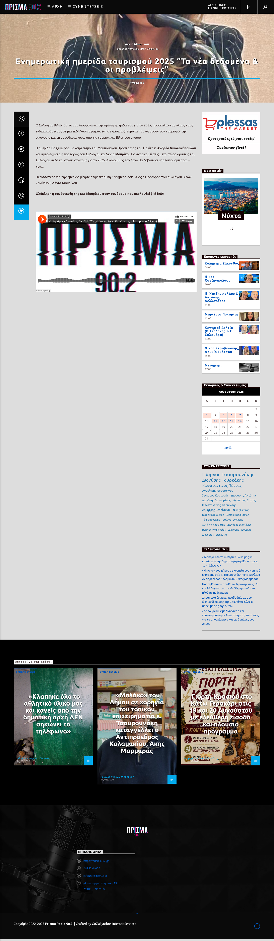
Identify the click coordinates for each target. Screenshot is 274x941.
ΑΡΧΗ (57, 6)
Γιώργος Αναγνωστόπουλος (33, 758)
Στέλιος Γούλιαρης (232, 519)
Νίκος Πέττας (241, 510)
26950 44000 (91, 868)
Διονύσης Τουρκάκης (223, 480)
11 (215, 421)
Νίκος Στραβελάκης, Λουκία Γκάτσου (222, 350)
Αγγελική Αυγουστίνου (217, 490)
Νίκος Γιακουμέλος (213, 514)
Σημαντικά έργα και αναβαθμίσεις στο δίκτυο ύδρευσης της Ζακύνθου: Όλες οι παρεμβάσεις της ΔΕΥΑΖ (228, 602)
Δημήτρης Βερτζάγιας (216, 510)
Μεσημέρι (213, 365)
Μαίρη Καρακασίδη (237, 514)
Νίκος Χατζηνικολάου (217, 278)
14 (240, 421)
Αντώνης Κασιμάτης (213, 524)
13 (231, 421)
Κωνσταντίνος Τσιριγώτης (219, 505)
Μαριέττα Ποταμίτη (221, 314)
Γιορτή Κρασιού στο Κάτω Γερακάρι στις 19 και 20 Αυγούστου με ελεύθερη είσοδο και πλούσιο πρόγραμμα (230, 588)
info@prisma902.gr (95, 875)
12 (223, 421)
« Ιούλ (227, 448)
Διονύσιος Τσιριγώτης (214, 534)
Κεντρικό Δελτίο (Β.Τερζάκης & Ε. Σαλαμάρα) (219, 331)
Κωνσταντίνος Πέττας (222, 485)
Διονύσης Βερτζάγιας (239, 524)
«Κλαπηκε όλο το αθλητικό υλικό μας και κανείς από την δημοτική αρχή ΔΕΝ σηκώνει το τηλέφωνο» (230, 561)
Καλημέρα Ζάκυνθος (222, 263)
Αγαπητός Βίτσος (244, 500)
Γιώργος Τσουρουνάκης (228, 474)
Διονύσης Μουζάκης (239, 529)
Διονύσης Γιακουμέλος (216, 500)
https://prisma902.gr (96, 861)
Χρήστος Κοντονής (215, 495)
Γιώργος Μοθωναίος (214, 529)
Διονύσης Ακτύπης (244, 495)
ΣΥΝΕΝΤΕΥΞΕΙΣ (88, 6)
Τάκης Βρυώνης (211, 519)
